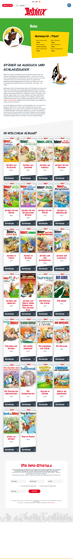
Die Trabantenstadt (28, 392)
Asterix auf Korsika (45, 166)
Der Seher (61, 301)
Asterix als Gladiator (11, 166)
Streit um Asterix (11, 437)
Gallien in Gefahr (44, 392)
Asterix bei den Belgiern (61, 166)
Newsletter (7, 5)
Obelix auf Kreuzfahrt (62, 392)
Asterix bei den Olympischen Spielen (28, 212)
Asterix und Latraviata (61, 256)
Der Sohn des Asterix (11, 347)
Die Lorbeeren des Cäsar (45, 347)
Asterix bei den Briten (11, 211)
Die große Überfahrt (28, 347)
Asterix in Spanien (28, 256)
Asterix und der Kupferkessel (45, 257)
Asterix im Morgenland (61, 211)
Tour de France (28, 436)
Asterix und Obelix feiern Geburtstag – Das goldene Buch (28, 305)
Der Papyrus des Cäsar (44, 302)
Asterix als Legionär (28, 166)
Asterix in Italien (11, 256)
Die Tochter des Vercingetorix (11, 392)
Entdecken (9, 178)
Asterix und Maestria (11, 302)
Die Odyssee (61, 346)
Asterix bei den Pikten (45, 211)
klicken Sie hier (51, 502)
